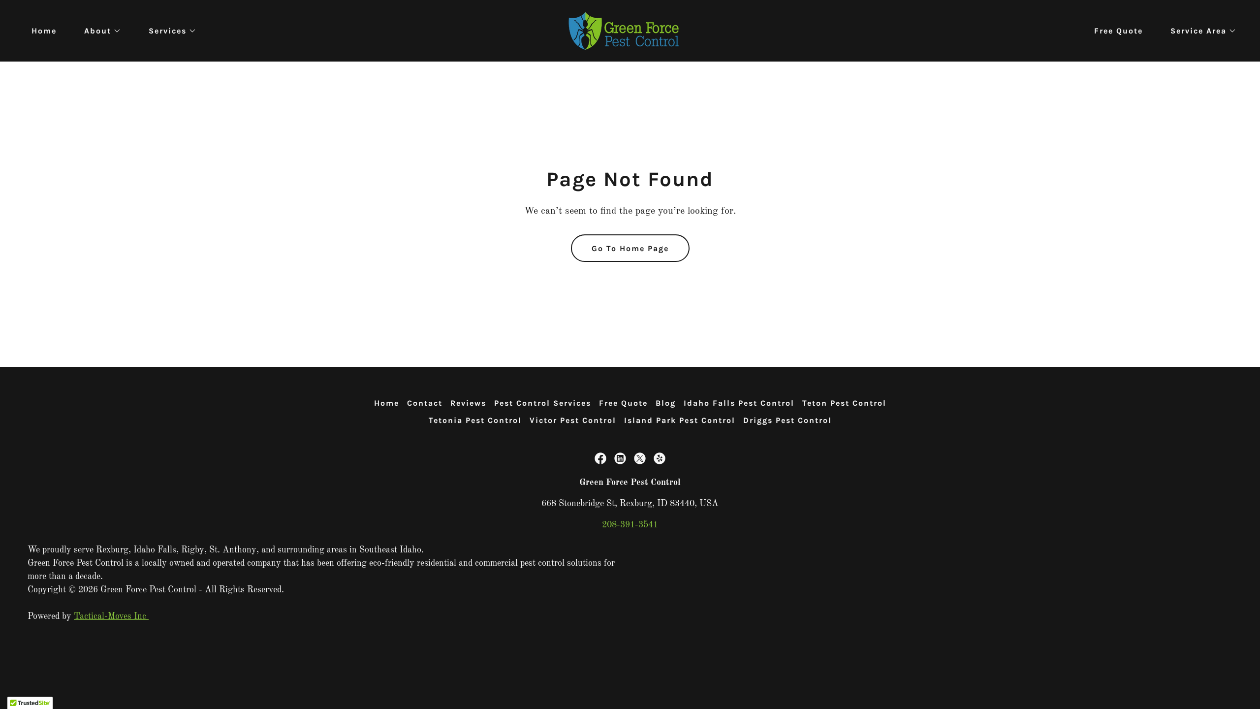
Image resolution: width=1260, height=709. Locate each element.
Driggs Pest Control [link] (787, 420)
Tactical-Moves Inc (111, 616)
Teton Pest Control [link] (844, 403)
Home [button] (386, 403)
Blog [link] (666, 403)
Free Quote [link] (1118, 30)
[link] (630, 30)
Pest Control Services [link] (542, 403)
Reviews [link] (468, 403)
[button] (98, 31)
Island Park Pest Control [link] (679, 420)
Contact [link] (424, 403)
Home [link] (44, 30)
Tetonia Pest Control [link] (475, 420)
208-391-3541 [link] (630, 524)
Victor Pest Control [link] (573, 420)
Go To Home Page (630, 248)
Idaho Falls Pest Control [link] (739, 403)
